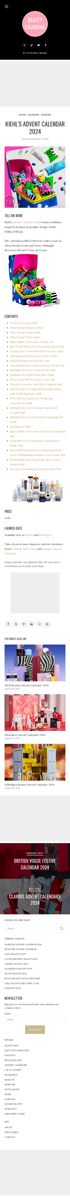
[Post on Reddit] (39, 624)
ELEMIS (16, 548)
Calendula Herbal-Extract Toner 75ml (33, 356)
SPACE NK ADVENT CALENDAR (21, 949)
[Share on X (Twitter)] (16, 624)
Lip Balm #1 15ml (20, 426)
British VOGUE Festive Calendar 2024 (35, 864)
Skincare (46, 114)
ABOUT (8, 1127)
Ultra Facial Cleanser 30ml (26, 327)
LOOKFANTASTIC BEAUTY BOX (21, 959)
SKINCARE (10, 1084)
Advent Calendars (29, 114)
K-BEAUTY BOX (13, 988)
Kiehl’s (29, 535)
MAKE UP (9, 1079)
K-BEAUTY (10, 1055)
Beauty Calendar (39, 53)
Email (7, 1013)
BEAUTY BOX (11, 1045)
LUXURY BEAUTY (13, 1104)
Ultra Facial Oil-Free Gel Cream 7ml (32, 379)
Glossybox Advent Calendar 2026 (25, 734)
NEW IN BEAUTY (13, 1060)
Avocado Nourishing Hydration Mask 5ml (35, 469)
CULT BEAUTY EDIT (15, 954)
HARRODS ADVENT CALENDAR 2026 (23, 944)
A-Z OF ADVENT (13, 1070)
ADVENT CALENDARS (16, 1065)
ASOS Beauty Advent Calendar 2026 (27, 685)
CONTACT (10, 1137)
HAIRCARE (10, 1099)
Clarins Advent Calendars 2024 (35, 899)
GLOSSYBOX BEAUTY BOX (18, 968)
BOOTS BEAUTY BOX (16, 973)
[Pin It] (23, 624)
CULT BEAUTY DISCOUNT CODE (22, 983)
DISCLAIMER (11, 1132)
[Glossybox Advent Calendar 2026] (35, 712)
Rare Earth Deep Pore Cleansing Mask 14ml (37, 346)
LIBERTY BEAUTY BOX (16, 964)
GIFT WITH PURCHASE (17, 1050)
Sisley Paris (29, 548)
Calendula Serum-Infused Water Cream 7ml (37, 365)
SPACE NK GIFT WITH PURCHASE (22, 978)
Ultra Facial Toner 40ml (25, 337)
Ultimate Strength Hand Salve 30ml (32, 374)
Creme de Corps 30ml (23, 323)
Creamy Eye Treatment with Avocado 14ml (36, 351)
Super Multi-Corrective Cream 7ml (31, 342)
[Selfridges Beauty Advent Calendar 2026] (35, 762)
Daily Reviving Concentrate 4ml (29, 360)
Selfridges (45, 535)
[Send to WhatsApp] (47, 624)
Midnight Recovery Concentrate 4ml (32, 370)
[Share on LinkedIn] (31, 624)
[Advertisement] (35, 84)
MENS (8, 1094)
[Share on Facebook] (8, 624)
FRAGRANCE (11, 1074)
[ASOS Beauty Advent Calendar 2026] (35, 663)
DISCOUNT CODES (15, 1113)
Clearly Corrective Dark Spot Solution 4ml (36, 384)
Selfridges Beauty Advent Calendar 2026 (29, 784)
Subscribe (35, 1029)
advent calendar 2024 (26, 222)
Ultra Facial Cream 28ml (25, 332)
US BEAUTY (11, 1109)
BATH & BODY (12, 1089)
